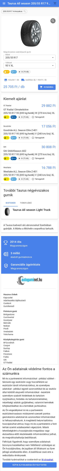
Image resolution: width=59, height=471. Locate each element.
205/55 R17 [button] (11, 57)
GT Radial (7, 362)
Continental (8, 317)
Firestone (7, 354)
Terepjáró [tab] (26, 203)
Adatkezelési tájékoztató (14, 300)
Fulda (6, 357)
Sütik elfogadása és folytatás (29, 465)
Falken (6, 351)
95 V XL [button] (9, 65)
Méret (7, 55)
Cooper (6, 345)
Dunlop (6, 348)
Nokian (6, 326)
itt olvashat (47, 459)
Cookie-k (7, 303)
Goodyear (7, 320)
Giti (5, 360)
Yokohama (8, 334)
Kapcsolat (8, 297)
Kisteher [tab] (10, 203)
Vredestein (8, 331)
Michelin (7, 323)
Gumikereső (8, 306)
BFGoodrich (8, 342)
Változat (8, 63)
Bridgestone (8, 314)
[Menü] (4, 3)
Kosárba (48, 87)
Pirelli (5, 329)
